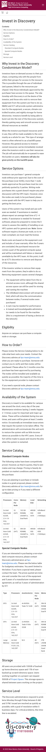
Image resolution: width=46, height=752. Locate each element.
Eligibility (6, 36)
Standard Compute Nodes (14, 48)
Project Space (17, 679)
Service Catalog (9, 45)
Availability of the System (12, 42)
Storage (6, 54)
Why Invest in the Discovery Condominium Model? (21, 30)
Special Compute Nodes (13, 51)
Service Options (9, 33)
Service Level (8, 57)
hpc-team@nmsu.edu (30, 357)
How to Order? (8, 39)
